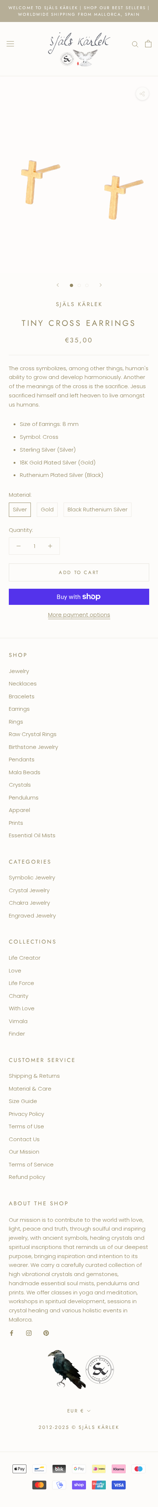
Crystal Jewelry (29, 890)
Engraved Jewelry (32, 915)
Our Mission (24, 1151)
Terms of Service (31, 1164)
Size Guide (23, 1101)
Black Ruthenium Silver (98, 509)
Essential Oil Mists (32, 835)
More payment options (79, 614)
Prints (16, 823)
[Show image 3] (87, 285)
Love (15, 970)
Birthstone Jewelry (33, 747)
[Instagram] (29, 1333)
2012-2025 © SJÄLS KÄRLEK (79, 1427)
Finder (17, 1033)
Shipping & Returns (34, 1076)
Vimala (18, 1021)
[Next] (101, 285)
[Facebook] (11, 1333)
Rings (16, 721)
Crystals (20, 785)
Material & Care (30, 1088)
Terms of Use (26, 1126)
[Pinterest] (46, 1333)
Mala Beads (24, 772)
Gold (47, 509)
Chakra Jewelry (29, 903)
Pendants (22, 759)
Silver (20, 509)
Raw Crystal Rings (33, 734)
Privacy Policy (26, 1114)
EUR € (76, 1410)
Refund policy (27, 1177)
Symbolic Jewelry (32, 877)
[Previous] (58, 285)
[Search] (135, 43)
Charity (18, 996)
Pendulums (24, 797)
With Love (22, 1008)
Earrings (19, 709)
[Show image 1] (71, 285)
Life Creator (24, 958)
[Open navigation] (10, 44)
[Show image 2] (79, 285)
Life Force (21, 983)
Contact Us (24, 1139)
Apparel (19, 810)
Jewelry (19, 671)
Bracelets (22, 696)
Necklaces (23, 683)
